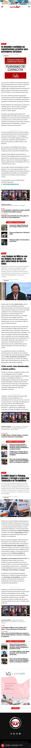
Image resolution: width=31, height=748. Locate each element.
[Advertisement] (15, 26)
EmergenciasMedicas (18, 620)
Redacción (6, 55)
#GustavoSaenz (17, 426)
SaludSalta (22, 621)
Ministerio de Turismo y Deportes (10, 205)
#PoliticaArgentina (7, 428)
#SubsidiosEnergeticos (20, 428)
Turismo (22, 205)
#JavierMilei (25, 426)
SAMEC (3, 622)
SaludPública (14, 621)
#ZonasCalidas (6, 429)
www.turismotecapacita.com (11, 184)
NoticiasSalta (15, 429)
